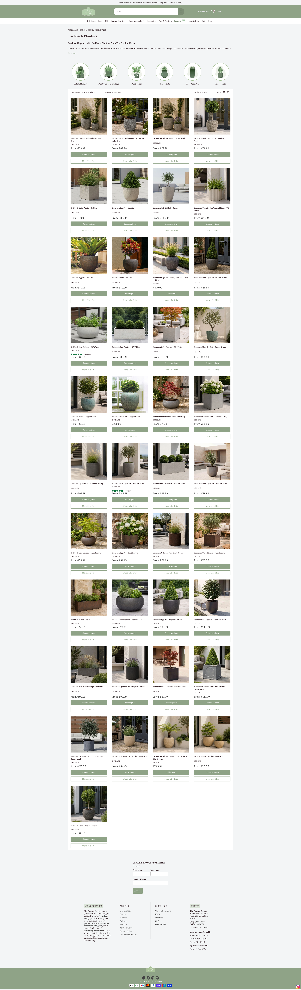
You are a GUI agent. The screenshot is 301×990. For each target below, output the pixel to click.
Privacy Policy (126, 931)
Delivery (123, 921)
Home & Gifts (193, 21)
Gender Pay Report (128, 934)
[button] (76, 354)
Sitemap (123, 917)
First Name (138, 870)
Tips (210, 21)
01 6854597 (199, 924)
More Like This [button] (88, 161)
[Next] (233, 72)
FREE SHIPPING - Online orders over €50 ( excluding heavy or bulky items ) (150, 2)
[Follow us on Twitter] (148, 978)
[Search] (181, 11)
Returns (123, 924)
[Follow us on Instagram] (152, 978)
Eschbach (75, 144)
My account (203, 11)
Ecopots (179, 21)
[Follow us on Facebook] (143, 978)
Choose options (88, 154)
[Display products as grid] (224, 92)
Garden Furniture (119, 21)
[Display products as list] (228, 92)
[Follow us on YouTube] (157, 978)
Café (157, 921)
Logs (100, 21)
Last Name (155, 870)
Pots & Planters (165, 21)
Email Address (140, 879)
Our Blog (159, 917)
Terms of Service (127, 928)
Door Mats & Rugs (136, 21)
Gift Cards (91, 21)
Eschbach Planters (97, 30)
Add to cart (171, 293)
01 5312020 (200, 922)
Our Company (126, 911)
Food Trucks (160, 924)
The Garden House (76, 30)
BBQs (157, 914)
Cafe (203, 21)
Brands (123, 914)
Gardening (151, 21)
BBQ (107, 21)
